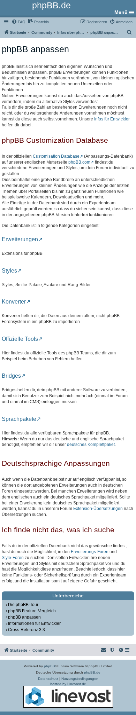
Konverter (14, 301)
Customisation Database (56, 156)
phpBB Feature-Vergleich (32, 610)
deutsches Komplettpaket (91, 444)
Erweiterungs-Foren (89, 551)
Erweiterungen (20, 239)
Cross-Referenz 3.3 (26, 629)
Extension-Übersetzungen (98, 508)
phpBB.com (79, 162)
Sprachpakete (19, 419)
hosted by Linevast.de (68, 684)
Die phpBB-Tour (23, 604)
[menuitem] (18, 22)
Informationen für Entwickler (34, 623)
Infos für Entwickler (112, 119)
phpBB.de (92, 672)
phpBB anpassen (24, 617)
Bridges (11, 376)
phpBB (49, 666)
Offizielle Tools (20, 339)
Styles (9, 270)
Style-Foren (13, 557)
